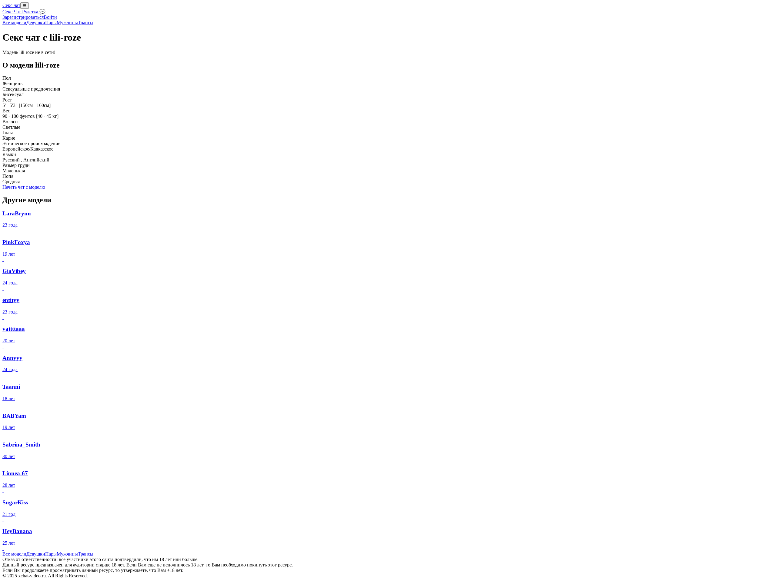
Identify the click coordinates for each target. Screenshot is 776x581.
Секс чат (11, 5)
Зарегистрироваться (23, 17)
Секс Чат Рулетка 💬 (23, 11)
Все (14, 22)
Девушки (35, 22)
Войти (50, 17)
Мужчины (67, 22)
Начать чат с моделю (23, 187)
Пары (51, 22)
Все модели (14, 553)
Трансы (85, 22)
